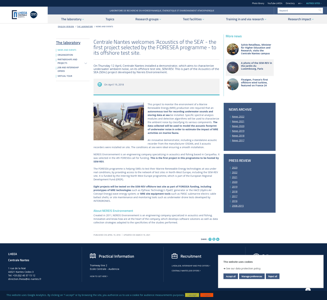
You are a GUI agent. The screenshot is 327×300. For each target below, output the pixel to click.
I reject (207, 295)
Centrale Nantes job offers (185, 271)
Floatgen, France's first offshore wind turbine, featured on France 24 (254, 82)
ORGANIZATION (65, 55)
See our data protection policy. (243, 268)
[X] (213, 239)
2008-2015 (238, 205)
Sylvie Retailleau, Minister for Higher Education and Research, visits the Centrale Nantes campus (256, 49)
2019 (234, 186)
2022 (234, 172)
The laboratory (85, 27)
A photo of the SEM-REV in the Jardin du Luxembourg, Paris (256, 66)
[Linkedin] (217, 239)
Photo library (258, 3)
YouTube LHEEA (275, 3)
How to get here (98, 276)
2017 (234, 196)
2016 (234, 201)
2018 (234, 191)
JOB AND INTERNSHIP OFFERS (68, 69)
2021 (234, 177)
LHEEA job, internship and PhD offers (190, 266)
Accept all (231, 276)
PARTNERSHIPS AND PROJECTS (67, 61)
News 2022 (238, 116)
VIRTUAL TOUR (65, 76)
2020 (234, 182)
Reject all (272, 276)
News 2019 (238, 130)
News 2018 (238, 135)
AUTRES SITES (313, 3)
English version (66, 27)
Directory (290, 3)
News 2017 (238, 140)
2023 (234, 167)
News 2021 (238, 121)
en (299, 3)
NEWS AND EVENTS (104, 27)
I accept (192, 295)
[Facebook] (210, 239)
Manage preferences (252, 276)
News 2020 (238, 126)
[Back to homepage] (24, 14)
